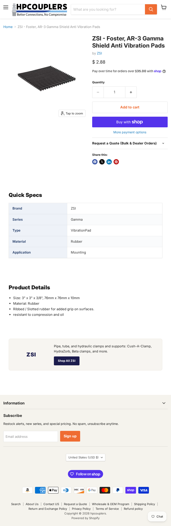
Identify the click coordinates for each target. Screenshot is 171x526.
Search (16, 504)
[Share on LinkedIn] (109, 161)
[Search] (151, 9)
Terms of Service (107, 508)
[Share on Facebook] (95, 161)
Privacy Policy (81, 508)
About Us (32, 504)
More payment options (129, 132)
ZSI (99, 53)
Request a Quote (75, 504)
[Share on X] (102, 161)
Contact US (51, 504)
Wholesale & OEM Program (110, 504)
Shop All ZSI (66, 360)
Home (8, 27)
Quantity (98, 82)
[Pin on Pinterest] (116, 161)
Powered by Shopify (85, 518)
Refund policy (133, 508)
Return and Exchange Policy (47, 508)
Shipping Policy (144, 504)
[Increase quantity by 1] (131, 92)
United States (83, 457)
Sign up (70, 436)
